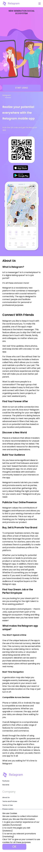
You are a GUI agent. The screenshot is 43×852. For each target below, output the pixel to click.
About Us (6, 797)
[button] (39, 4)
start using (21, 87)
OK (14, 847)
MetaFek (5, 785)
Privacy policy (7, 809)
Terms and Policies (9, 801)
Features (5, 781)
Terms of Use (7, 805)
